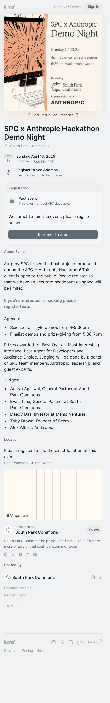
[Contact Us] (71, 642)
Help (40, 650)
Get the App (90, 642)
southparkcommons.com (57, 546)
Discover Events (67, 7)
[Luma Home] (9, 6)
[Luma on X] (62, 642)
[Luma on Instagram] (53, 642)
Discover (11, 650)
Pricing (27, 650)
